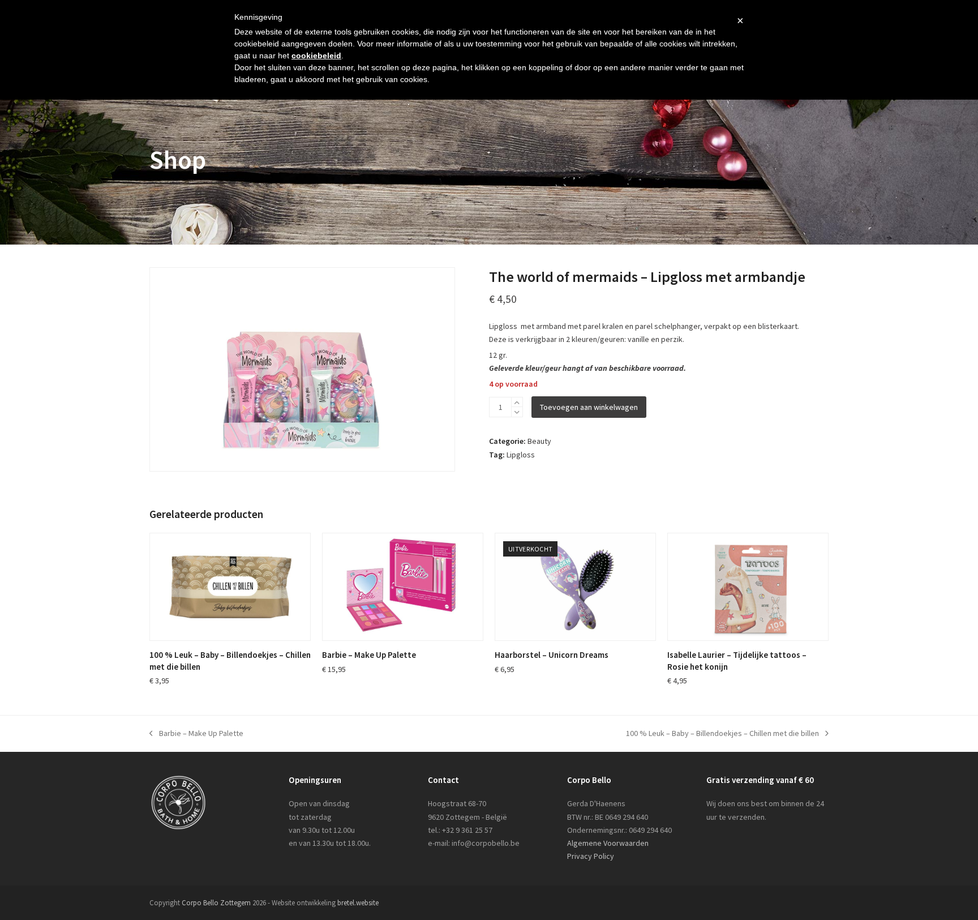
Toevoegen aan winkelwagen (589, 407)
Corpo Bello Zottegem (216, 903)
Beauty (539, 441)
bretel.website (358, 903)
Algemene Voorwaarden (608, 843)
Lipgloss (521, 455)
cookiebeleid (316, 55)
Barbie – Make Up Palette (196, 734)
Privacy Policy (590, 856)
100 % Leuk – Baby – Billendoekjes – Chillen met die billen (722, 734)
